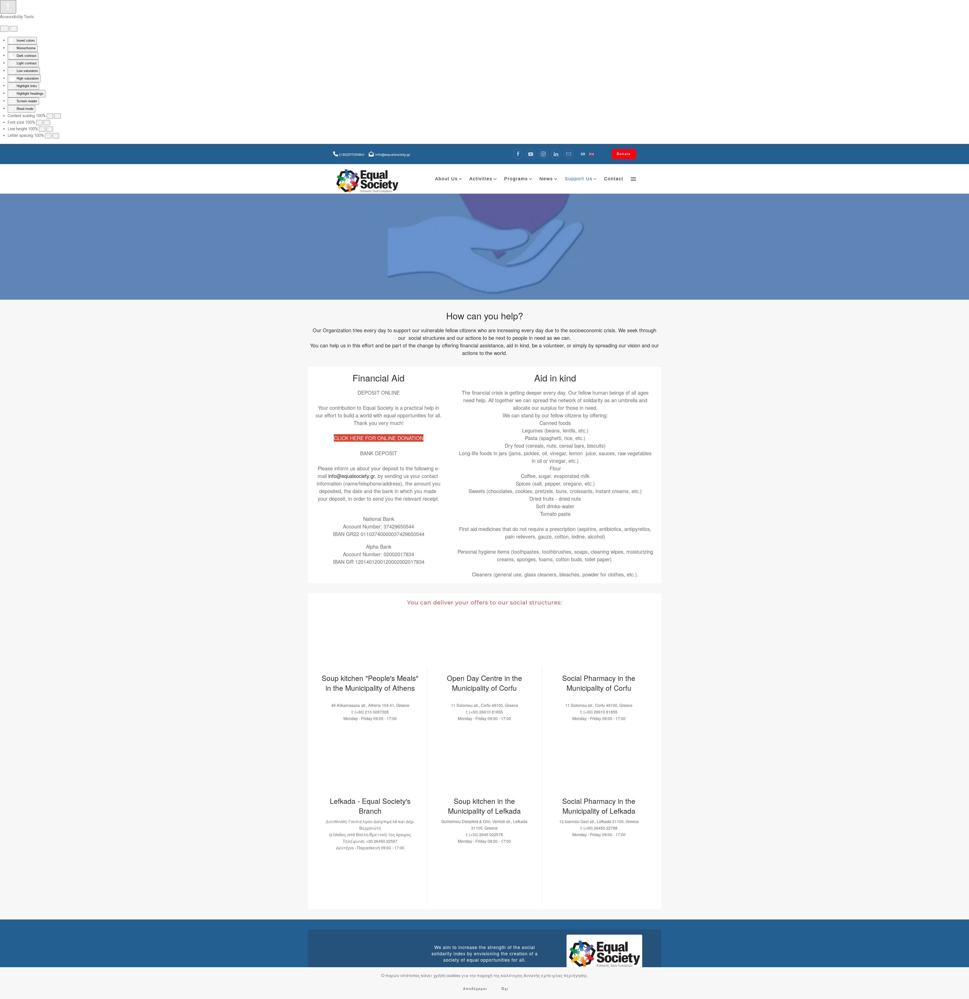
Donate (624, 154)
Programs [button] (516, 178)
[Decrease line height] (42, 129)
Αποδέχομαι (475, 989)
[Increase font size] (47, 122)
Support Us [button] (579, 178)
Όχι (504, 989)
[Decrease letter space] (48, 135)
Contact (613, 178)
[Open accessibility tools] (8, 7)
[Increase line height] (49, 129)
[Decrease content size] (50, 116)
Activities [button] (480, 178)
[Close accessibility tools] (13, 29)
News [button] (546, 178)
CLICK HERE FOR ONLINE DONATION (378, 438)
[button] (633, 179)
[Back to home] (367, 178)
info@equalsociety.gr (351, 475)
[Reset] (4, 29)
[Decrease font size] (39, 122)
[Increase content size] (57, 116)
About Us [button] (446, 178)
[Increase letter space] (55, 135)
